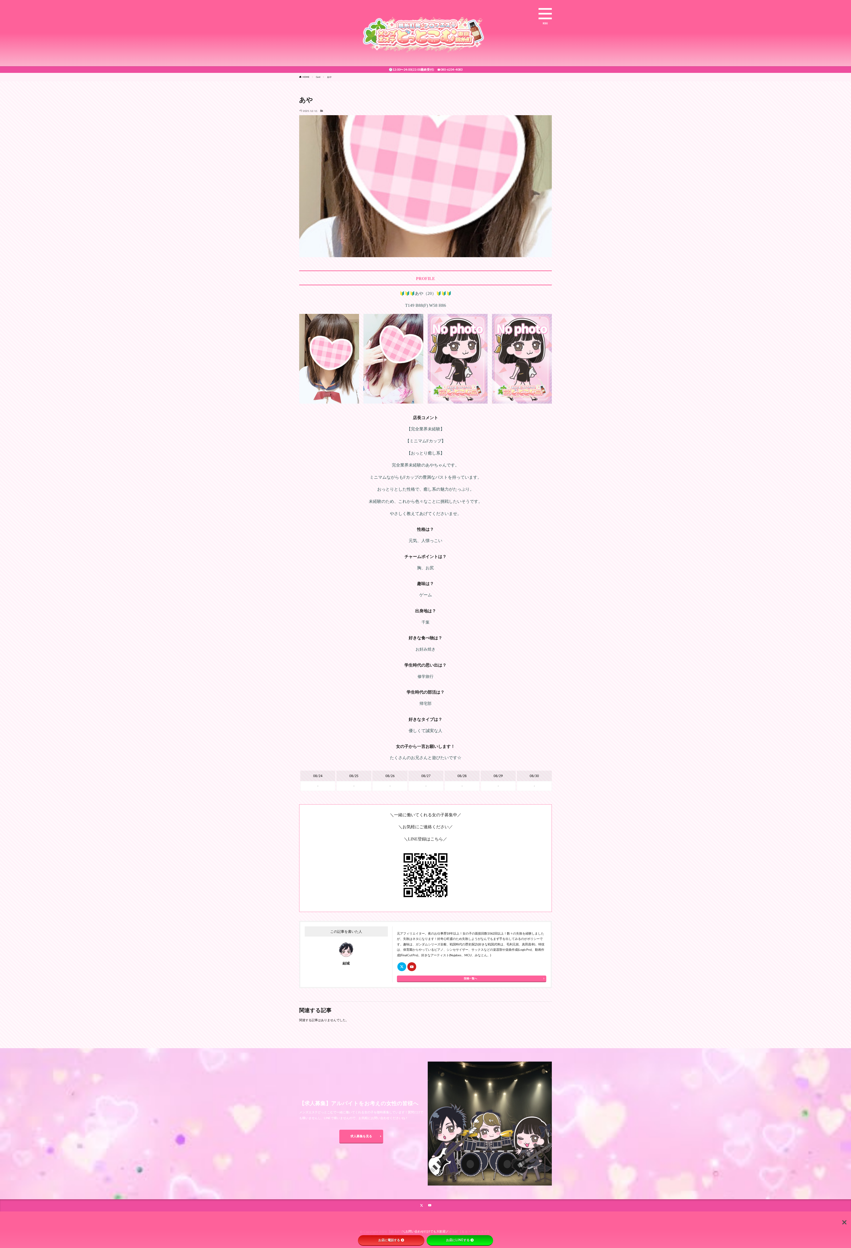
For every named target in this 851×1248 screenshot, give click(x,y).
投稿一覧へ (470, 978)
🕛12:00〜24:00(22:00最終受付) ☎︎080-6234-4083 (426, 69)
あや (329, 77)
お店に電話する (389, 1240)
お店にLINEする (458, 1240)
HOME (306, 77)
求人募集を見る (361, 1136)
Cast (318, 77)
